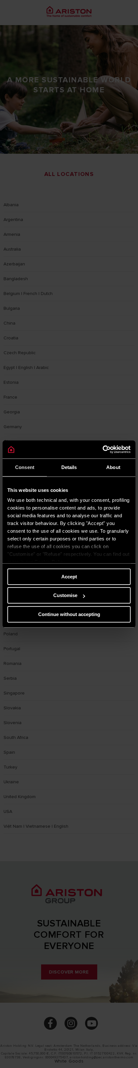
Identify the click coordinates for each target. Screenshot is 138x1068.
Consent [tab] (24, 467)
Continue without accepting (69, 614)
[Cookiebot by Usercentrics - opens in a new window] (102, 449)
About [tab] (113, 467)
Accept (69, 576)
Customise (65, 595)
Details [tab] (69, 467)
